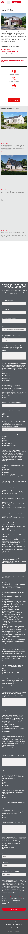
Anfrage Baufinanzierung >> (9, 51)
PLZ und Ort (5, 309)
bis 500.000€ (6, 378)
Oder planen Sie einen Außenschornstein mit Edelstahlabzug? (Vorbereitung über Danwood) (13, 792)
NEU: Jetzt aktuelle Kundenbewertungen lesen (12, 61)
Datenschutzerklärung (16, 897)
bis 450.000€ (6, 377)
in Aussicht (6, 416)
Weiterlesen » (4, 151)
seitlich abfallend (7, 443)
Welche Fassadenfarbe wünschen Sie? (12, 488)
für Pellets (6, 785)
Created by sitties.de (14, 931)
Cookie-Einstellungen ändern (14, 927)
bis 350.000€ (6, 373)
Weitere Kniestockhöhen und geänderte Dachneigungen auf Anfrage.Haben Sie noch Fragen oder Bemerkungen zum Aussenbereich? (14, 560)
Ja (3, 413)
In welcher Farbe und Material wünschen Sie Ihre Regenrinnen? (13, 523)
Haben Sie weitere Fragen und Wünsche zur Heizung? (13, 756)
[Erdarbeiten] (14, 85)
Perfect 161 (4, 231)
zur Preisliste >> (6, 49)
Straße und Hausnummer (9, 318)
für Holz (5, 784)
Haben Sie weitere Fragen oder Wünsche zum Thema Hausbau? (13, 823)
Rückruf (5, 845)
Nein (4, 397)
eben (4, 438)
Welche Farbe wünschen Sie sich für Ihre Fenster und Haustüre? (13, 499)
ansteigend (6, 442)
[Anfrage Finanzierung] (14, 78)
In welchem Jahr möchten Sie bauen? (12, 402)
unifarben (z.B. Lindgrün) (10, 493)
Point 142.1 (4, 189)
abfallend (5, 440)
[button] (8, 2)
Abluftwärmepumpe (8, 746)
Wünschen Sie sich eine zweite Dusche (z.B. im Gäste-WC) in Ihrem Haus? (12, 665)
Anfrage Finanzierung (14, 81)
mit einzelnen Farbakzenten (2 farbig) (13, 491)
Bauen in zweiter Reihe (9, 445)
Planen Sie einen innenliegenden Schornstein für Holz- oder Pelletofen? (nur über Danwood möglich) (13, 777)
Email (3, 326)
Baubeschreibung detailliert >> (8, 53)
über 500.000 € (7, 380)
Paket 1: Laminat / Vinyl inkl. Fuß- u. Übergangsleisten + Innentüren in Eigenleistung (12, 597)
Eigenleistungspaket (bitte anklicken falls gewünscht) (13, 593)
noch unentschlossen (9, 474)
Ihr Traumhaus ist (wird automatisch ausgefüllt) (11, 336)
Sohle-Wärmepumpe (8, 745)
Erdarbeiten (14, 88)
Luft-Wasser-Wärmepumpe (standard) (13, 743)
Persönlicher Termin (8, 847)
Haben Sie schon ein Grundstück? (11, 411)
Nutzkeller (6, 471)
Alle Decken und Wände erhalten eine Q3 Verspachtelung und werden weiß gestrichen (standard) (14, 658)
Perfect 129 (4, 143)
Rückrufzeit (5, 862)
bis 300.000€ (6, 372)
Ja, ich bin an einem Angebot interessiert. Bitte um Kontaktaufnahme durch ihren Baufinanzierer (14, 393)
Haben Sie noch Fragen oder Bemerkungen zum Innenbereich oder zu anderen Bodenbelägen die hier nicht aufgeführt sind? (14, 695)
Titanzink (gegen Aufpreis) (10, 530)
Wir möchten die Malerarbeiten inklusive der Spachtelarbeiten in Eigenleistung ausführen (13, 653)
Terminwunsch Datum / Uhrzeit (10, 871)
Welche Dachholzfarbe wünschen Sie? (12, 514)
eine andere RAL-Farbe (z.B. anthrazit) (13, 517)
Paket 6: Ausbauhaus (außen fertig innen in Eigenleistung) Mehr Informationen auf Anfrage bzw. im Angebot (13, 641)
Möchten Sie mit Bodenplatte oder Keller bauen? (13, 466)
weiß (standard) (7, 490)
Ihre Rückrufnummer (7, 854)
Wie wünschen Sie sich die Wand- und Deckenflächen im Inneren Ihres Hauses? (13, 648)
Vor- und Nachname (7, 300)
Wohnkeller (6, 472)
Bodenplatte (6, 469)
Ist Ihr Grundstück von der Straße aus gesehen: (12, 435)
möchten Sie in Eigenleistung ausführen (14, 476)
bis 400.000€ (6, 375)
